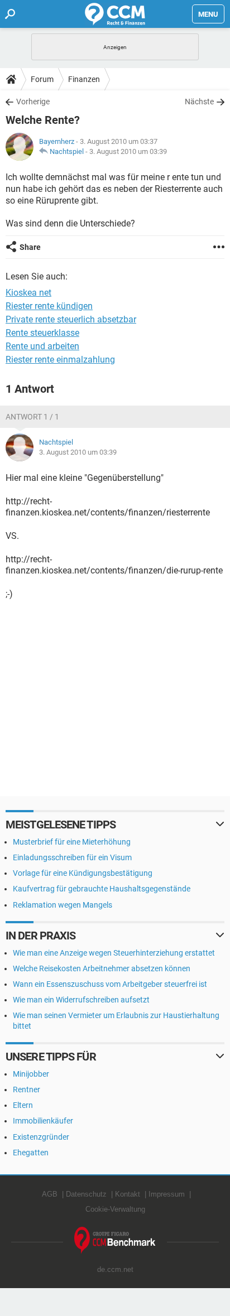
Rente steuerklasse (42, 332)
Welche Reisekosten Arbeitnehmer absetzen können (101, 968)
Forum (42, 79)
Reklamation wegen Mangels (62, 904)
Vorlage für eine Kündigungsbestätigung (82, 873)
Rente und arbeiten (42, 346)
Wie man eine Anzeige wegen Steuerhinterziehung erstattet (114, 952)
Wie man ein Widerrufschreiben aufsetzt (81, 999)
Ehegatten (31, 1152)
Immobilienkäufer (43, 1120)
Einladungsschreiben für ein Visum (72, 857)
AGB (50, 1194)
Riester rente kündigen (49, 306)
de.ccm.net (115, 1269)
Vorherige (33, 101)
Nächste (199, 101)
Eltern (23, 1105)
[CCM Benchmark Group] (115, 1240)
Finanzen (84, 79)
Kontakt (127, 1194)
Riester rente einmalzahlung (60, 359)
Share (30, 247)
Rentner (26, 1089)
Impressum (166, 1194)
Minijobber (31, 1073)
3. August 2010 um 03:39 (128, 151)
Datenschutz (86, 1194)
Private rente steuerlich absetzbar (71, 319)
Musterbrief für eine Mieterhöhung (72, 841)
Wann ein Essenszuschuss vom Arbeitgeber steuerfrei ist (110, 984)
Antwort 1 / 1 (32, 416)
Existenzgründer (41, 1136)
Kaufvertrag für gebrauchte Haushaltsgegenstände (101, 888)
